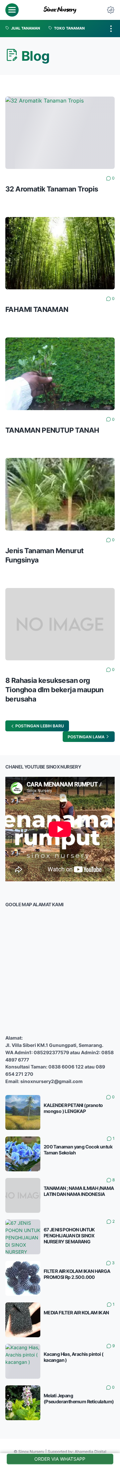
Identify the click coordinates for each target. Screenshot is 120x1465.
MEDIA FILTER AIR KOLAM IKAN (76, 1312)
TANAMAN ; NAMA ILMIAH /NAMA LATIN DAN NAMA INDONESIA (79, 1191)
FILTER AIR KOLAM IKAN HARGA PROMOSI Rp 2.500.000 (77, 1274)
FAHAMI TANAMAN (36, 309)
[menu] (12, 10)
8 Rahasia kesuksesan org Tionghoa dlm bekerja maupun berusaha (54, 689)
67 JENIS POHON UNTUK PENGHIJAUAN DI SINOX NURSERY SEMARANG (69, 1235)
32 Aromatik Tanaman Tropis (51, 189)
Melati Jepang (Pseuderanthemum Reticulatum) (79, 1398)
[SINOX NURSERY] (60, 10)
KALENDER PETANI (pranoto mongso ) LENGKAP (73, 1108)
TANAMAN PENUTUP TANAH (52, 430)
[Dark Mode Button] (111, 10)
